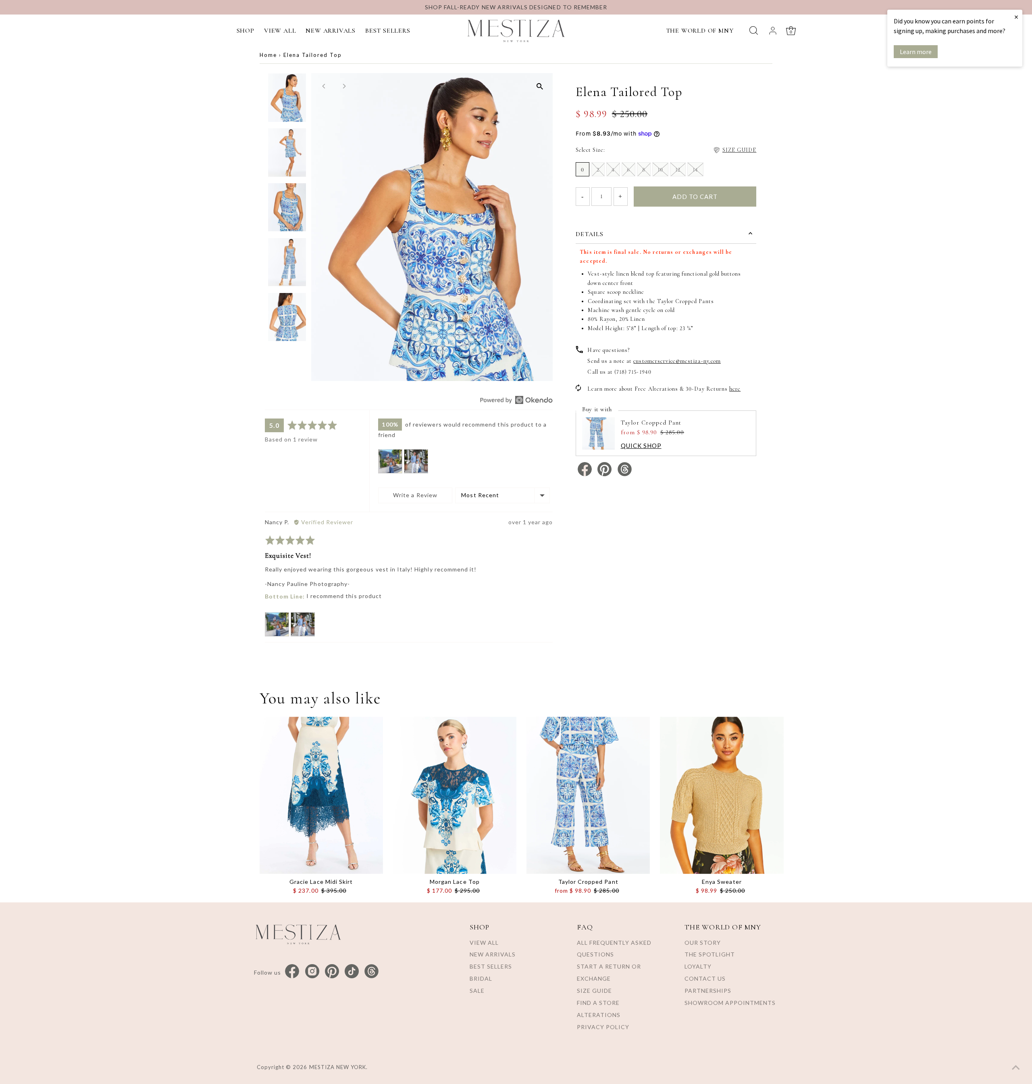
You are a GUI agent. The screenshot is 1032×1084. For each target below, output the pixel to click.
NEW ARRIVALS (331, 31)
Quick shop (641, 445)
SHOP (245, 31)
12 (677, 169)
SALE (477, 990)
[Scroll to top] (1016, 1068)
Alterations (598, 1014)
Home (268, 55)
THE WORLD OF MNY (700, 31)
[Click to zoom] (540, 86)
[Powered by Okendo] (516, 400)
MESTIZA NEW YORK (337, 1067)
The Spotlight (710, 954)
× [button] (1016, 17)
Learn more (916, 52)
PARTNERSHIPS (708, 990)
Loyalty (698, 966)
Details (589, 234)
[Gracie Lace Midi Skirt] (321, 795)
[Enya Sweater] (721, 795)
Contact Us (705, 978)
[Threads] (371, 971)
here (735, 388)
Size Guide (594, 990)
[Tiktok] (352, 971)
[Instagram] (312, 971)
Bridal (481, 978)
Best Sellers (491, 966)
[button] (390, 461)
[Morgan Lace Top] (454, 795)
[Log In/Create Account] (773, 31)
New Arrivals (493, 954)
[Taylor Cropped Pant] (588, 795)
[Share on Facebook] (585, 474)
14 (695, 169)
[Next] (344, 86)
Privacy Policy (603, 1026)
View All (484, 942)
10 (660, 169)
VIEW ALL (280, 31)
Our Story (703, 942)
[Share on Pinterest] (605, 474)
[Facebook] (292, 971)
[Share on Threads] (625, 474)
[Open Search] (753, 30)
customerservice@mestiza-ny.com (677, 361)
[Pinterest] (332, 971)
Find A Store (598, 1002)
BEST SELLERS (387, 31)
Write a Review (415, 495)
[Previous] (324, 86)
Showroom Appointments (730, 1002)
